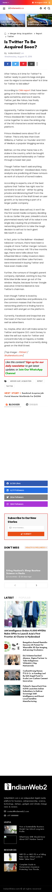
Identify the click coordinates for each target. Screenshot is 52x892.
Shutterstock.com (13, 355)
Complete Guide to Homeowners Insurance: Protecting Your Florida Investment (29, 868)
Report (39, 33)
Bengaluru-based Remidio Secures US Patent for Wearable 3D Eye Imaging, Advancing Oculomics (35, 646)
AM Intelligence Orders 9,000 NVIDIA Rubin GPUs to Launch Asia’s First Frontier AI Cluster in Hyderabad (25, 633)
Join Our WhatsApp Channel (24, 372)
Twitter (10, 36)
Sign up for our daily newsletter (24, 364)
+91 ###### (12, 815)
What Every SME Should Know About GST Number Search (32, 838)
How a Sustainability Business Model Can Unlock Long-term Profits (31, 829)
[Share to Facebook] (7, 64)
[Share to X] (15, 64)
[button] (5, 2)
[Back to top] (45, 885)
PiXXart (22, 352)
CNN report (24, 90)
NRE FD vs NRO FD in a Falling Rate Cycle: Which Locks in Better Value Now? (32, 857)
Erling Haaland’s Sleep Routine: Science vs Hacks (23, 572)
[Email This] (31, 64)
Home (5, 2)
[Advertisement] (26, 448)
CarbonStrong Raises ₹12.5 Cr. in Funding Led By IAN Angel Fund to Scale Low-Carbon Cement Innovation (35, 675)
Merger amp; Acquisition (21, 33)
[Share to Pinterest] (23, 64)
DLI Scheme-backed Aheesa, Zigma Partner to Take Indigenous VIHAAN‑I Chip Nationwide (35, 660)
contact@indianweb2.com (18, 811)
